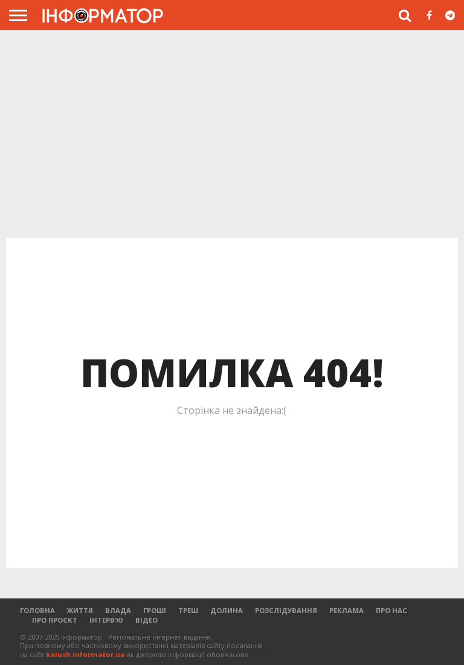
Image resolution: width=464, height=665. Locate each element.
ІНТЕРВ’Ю (106, 619)
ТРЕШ (188, 610)
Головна (37, 610)
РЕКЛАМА (346, 610)
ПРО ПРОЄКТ (54, 619)
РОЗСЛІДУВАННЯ (286, 610)
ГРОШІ (154, 610)
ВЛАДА (118, 610)
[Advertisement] (232, 138)
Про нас (391, 610)
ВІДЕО (146, 619)
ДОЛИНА (226, 610)
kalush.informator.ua (85, 654)
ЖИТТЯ (80, 610)
